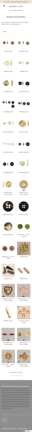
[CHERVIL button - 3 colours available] (23, 334)
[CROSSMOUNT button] (23, 164)
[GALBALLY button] (8, 43)
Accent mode (13, 428)
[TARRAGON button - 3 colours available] (23, 356)
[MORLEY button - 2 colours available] (23, 184)
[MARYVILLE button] (23, 206)
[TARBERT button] (23, 63)
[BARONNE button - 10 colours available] (23, 290)
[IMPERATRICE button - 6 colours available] (8, 290)
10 (17, 375)
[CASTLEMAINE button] (8, 103)
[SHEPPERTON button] (23, 144)
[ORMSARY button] (8, 63)
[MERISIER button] (8, 270)
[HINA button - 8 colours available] (23, 226)
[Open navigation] (4, 6)
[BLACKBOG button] (8, 83)
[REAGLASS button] (23, 123)
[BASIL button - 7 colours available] (8, 356)
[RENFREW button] (23, 248)
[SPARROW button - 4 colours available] (8, 334)
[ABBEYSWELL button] (8, 206)
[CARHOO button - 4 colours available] (8, 184)
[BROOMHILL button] (23, 43)
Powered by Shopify (22, 428)
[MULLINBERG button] (23, 83)
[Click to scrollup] (28, 428)
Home (10, 10)
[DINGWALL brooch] (8, 312)
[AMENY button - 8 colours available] (8, 248)
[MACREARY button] (23, 103)
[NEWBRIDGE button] (8, 164)
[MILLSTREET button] (8, 144)
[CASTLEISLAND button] (8, 123)
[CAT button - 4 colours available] (23, 312)
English (4, 419)
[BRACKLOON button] (8, 226)
